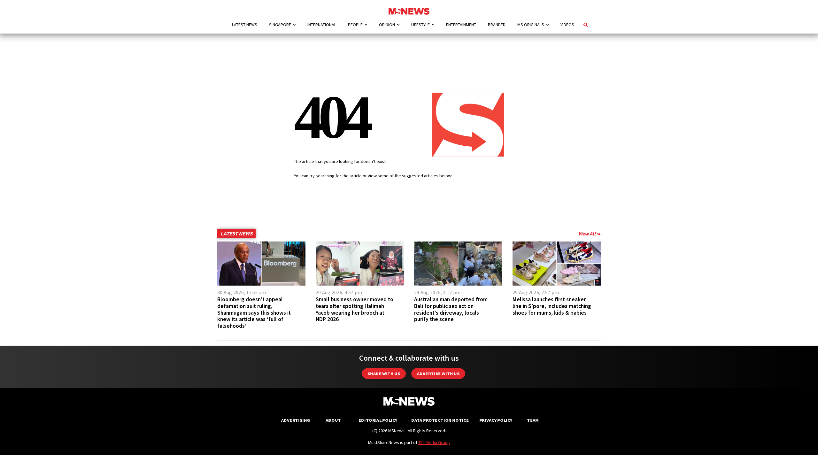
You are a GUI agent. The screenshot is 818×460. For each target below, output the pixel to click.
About (333, 420)
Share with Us (383, 373)
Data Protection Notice (440, 420)
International (321, 24)
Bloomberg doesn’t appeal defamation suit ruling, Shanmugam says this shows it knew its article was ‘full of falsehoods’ (254, 312)
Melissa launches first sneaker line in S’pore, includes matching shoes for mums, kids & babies (552, 306)
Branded (496, 24)
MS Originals (530, 24)
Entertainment (461, 24)
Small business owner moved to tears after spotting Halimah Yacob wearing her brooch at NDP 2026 (354, 309)
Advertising (295, 420)
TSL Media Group (434, 442)
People (355, 24)
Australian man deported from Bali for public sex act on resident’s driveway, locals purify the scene (451, 309)
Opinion (387, 24)
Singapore (280, 24)
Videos (567, 24)
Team (533, 420)
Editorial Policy (378, 420)
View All (587, 233)
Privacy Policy (495, 420)
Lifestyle (420, 24)
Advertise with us (438, 373)
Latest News (244, 24)
